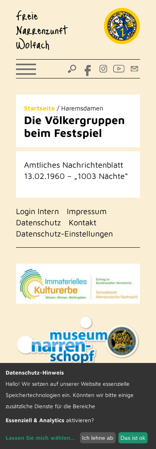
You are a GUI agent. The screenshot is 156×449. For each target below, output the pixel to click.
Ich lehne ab (97, 438)
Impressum (87, 211)
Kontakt (82, 222)
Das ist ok (132, 438)
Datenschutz (38, 222)
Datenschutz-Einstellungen (64, 233)
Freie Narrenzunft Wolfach (42, 29)
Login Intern (37, 211)
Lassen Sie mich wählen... (40, 437)
